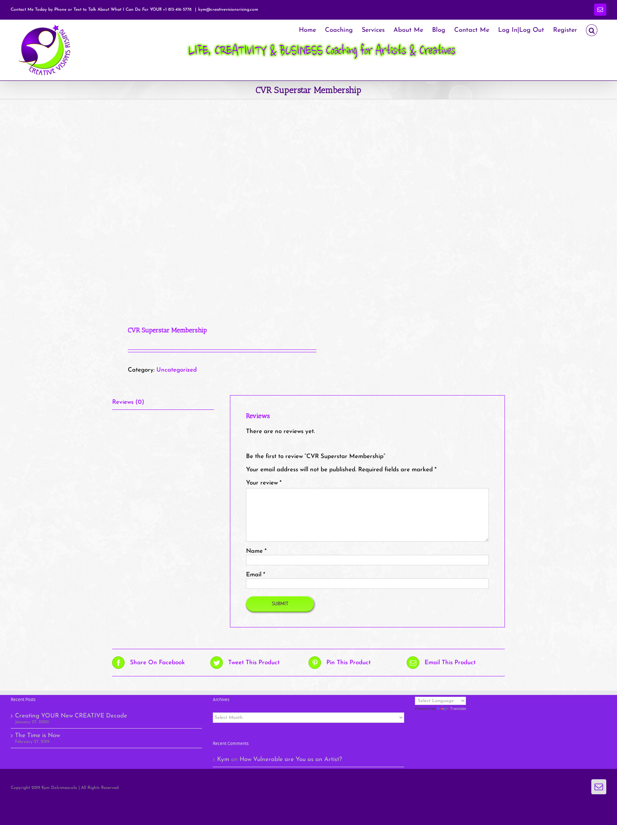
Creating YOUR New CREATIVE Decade (71, 716)
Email (255, 575)
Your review (264, 483)
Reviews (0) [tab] (128, 402)
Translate (458, 708)
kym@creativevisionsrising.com (228, 10)
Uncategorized (176, 370)
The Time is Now (37, 735)
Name (256, 551)
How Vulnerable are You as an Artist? (291, 759)
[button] (591, 29)
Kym (223, 759)
